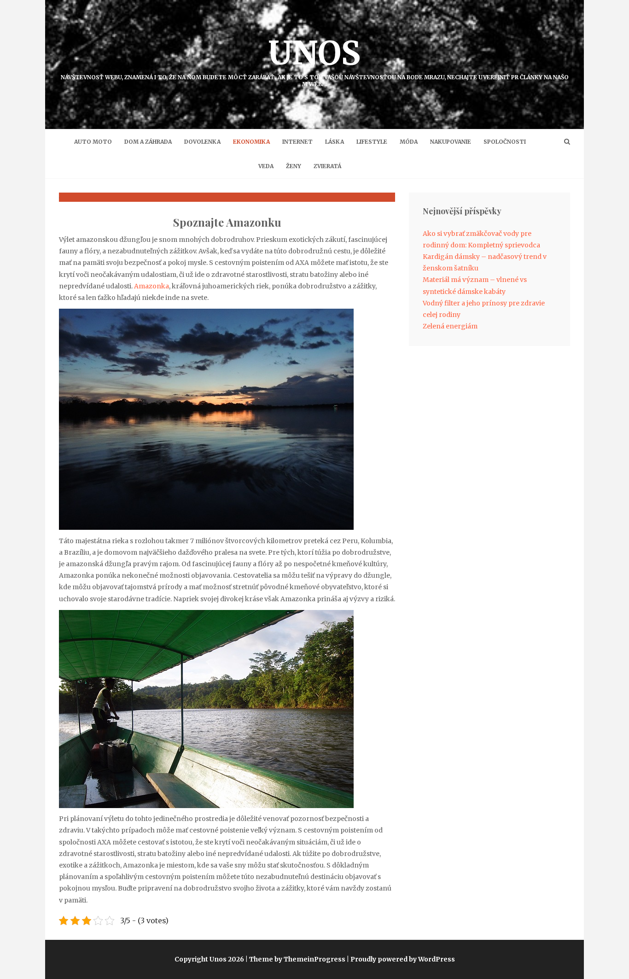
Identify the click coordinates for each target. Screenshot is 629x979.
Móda (409, 141)
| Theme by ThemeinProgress (295, 959)
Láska (334, 141)
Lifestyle (371, 141)
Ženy (293, 166)
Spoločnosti (504, 141)
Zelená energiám (450, 326)
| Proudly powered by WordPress (401, 959)
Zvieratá (327, 166)
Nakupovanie (450, 141)
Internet (297, 141)
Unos (315, 60)
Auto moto (93, 141)
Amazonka (151, 286)
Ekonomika (251, 141)
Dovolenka (202, 141)
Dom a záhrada (148, 141)
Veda (266, 166)
